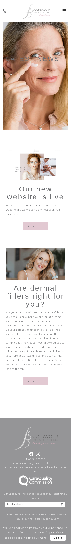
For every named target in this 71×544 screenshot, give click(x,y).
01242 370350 (36, 459)
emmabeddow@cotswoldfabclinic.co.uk (37, 463)
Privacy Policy (19, 518)
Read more (35, 226)
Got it (57, 537)
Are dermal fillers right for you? (35, 296)
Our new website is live (35, 193)
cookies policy (14, 537)
